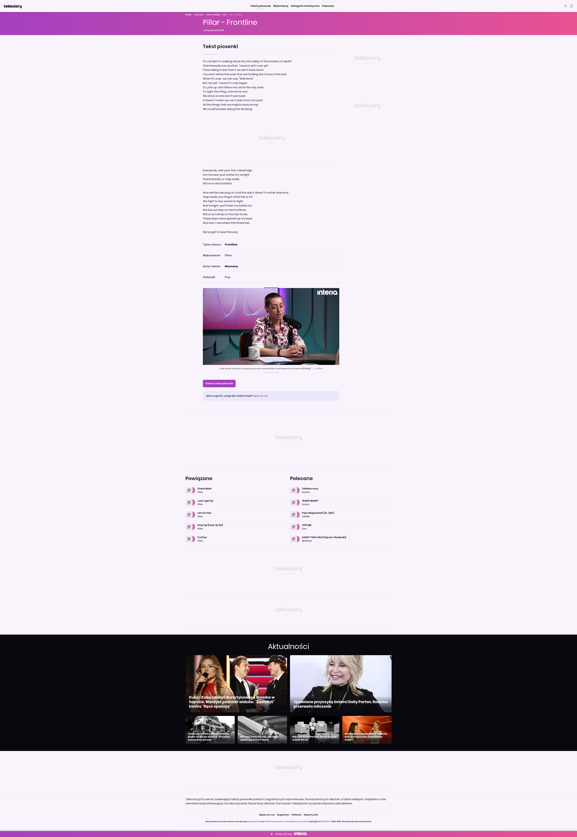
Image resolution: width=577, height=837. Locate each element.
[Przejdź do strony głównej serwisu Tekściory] (13, 6)
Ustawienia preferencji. (296, 821)
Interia (188, 15)
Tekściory (198, 15)
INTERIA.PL (326, 821)
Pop (224, 15)
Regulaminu (253, 821)
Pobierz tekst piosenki (219, 383)
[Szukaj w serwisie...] (566, 6)
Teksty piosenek (213, 15)
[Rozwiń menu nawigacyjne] (572, 6)
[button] (260, 6)
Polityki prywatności (274, 821)
